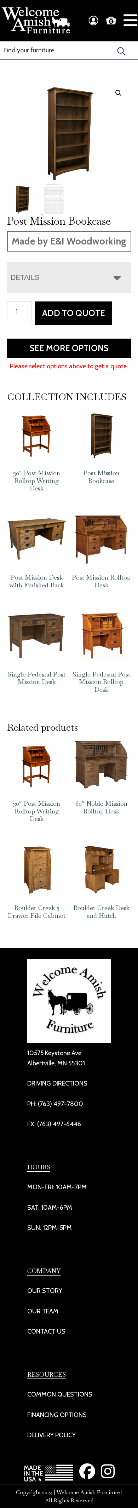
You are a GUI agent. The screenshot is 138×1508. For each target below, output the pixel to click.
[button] (118, 93)
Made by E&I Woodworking (69, 241)
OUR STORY (44, 1291)
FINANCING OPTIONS (57, 1415)
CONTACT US (46, 1331)
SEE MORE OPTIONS (69, 348)
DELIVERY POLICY (51, 1435)
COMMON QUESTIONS (59, 1394)
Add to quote (73, 313)
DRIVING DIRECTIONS (57, 1083)
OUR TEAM (42, 1311)
